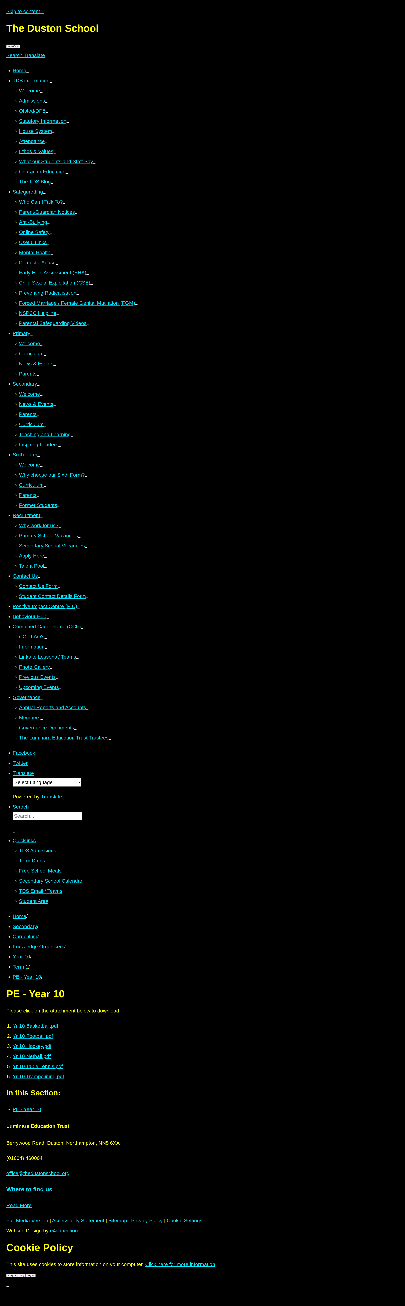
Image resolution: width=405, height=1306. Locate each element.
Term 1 (20, 967)
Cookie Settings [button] (184, 1220)
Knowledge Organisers (38, 946)
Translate (51, 797)
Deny (21, 1275)
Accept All (12, 1275)
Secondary (25, 926)
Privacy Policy (147, 1220)
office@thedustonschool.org (37, 1173)
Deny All (30, 1275)
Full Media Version (27, 1220)
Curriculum (25, 936)
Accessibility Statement (78, 1220)
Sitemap (117, 1220)
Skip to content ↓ (25, 11)
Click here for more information (180, 1264)
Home (19, 916)
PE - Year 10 (27, 977)
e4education (64, 1230)
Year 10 (21, 957)
